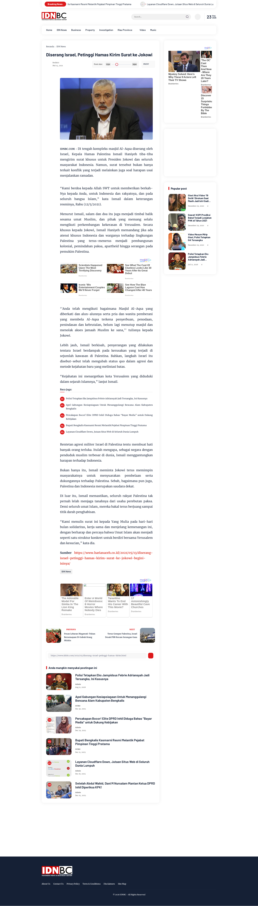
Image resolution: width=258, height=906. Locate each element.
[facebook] (196, 884)
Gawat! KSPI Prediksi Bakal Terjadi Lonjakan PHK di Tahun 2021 (200, 217)
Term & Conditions (92, 884)
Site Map (122, 884)
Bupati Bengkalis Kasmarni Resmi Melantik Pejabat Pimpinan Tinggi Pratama (106, 425)
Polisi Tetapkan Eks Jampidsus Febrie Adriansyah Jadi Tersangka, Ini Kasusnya (106, 398)
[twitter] (200, 884)
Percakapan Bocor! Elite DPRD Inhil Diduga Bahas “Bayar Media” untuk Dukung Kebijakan (109, 417)
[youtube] (214, 884)
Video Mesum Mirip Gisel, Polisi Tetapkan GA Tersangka (199, 237)
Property (90, 29)
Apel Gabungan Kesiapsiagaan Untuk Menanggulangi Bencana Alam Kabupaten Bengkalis (109, 407)
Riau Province (125, 29)
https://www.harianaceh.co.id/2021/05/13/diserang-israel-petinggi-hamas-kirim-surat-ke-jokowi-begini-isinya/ (106, 558)
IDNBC (123, 894)
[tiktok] (210, 884)
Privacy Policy (73, 884)
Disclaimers (109, 884)
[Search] (187, 17)
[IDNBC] (54, 19)
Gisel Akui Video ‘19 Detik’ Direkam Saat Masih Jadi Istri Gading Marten (199, 198)
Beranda (50, 46)
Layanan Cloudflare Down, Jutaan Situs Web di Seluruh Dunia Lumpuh (141, 4)
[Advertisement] (190, 151)
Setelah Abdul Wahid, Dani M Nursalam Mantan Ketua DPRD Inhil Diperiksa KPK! (115, 785)
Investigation (106, 29)
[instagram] (205, 884)
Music (153, 29)
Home (49, 29)
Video (143, 29)
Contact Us (58, 884)
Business (76, 29)
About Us (46, 884)
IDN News (62, 29)
